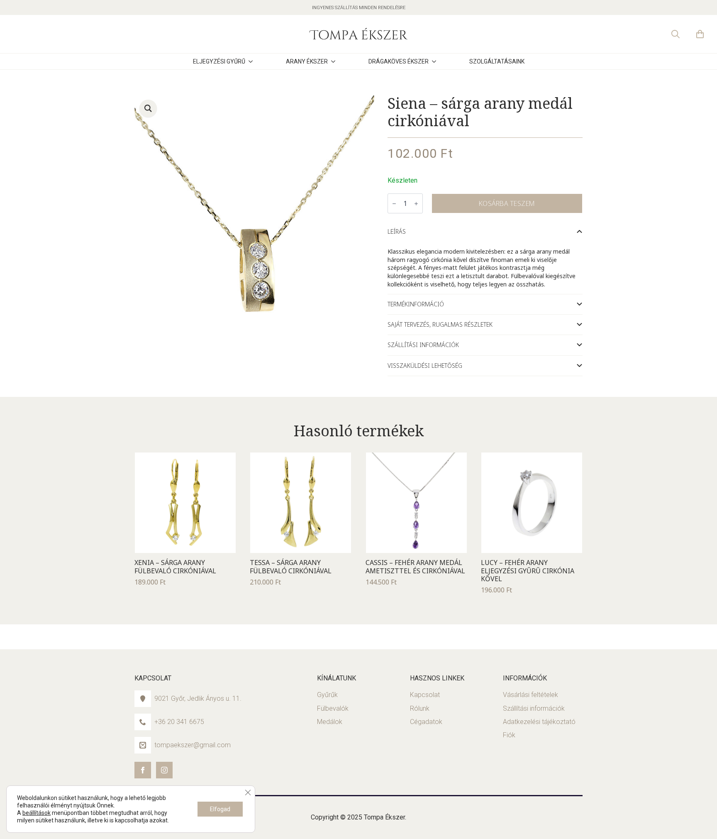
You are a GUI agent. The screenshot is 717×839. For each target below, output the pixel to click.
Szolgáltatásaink (496, 61)
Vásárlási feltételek (530, 695)
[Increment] (416, 204)
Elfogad (220, 809)
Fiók (509, 735)
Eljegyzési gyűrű (219, 61)
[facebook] (142, 770)
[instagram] (164, 770)
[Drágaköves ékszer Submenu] (441, 61)
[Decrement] (394, 204)
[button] (148, 108)
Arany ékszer (307, 61)
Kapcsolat (425, 695)
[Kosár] (700, 34)
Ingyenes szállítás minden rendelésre (358, 7)
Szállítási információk (534, 708)
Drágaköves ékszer (398, 61)
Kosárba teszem (507, 203)
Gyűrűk (327, 695)
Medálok (329, 722)
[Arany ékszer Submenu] (340, 61)
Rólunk (419, 708)
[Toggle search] (675, 34)
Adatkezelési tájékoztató (539, 722)
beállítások (36, 813)
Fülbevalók (333, 708)
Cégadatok (426, 722)
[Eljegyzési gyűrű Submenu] (257, 61)
